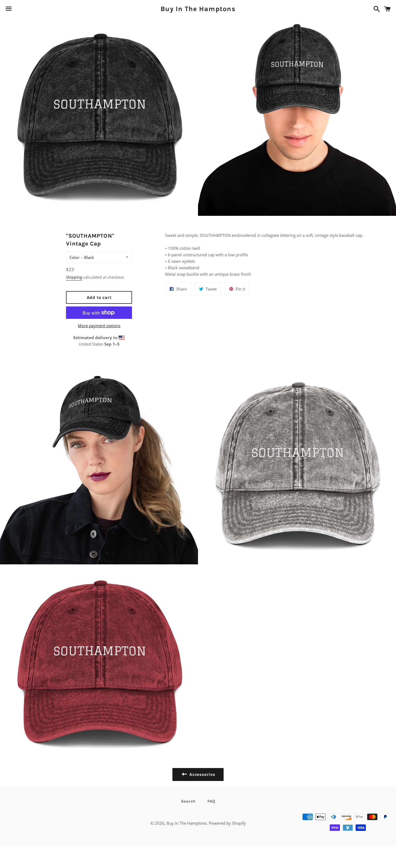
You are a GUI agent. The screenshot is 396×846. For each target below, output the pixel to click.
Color (74, 257)
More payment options (99, 325)
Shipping (74, 277)
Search (188, 801)
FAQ (211, 801)
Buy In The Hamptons (198, 9)
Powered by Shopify (227, 823)
